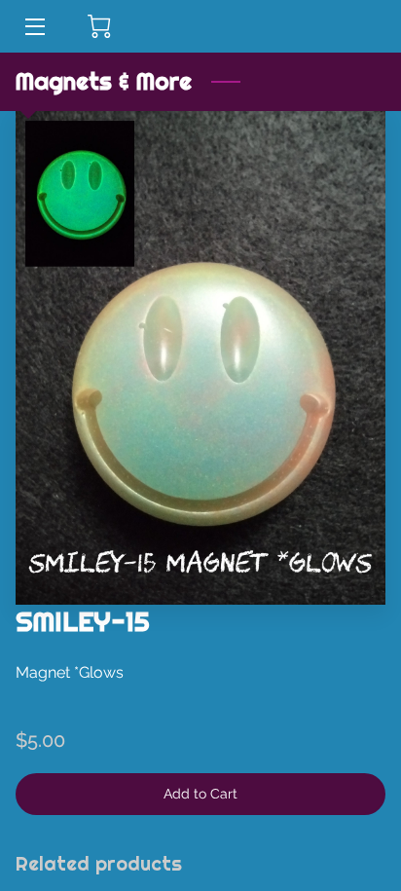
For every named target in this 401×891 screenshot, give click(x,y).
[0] (99, 26)
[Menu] (34, 27)
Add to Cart (201, 793)
